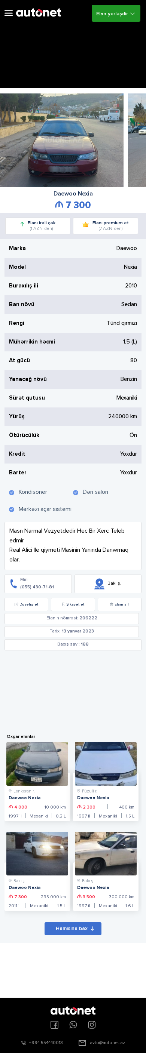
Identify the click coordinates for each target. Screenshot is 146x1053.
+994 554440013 (46, 1043)
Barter (18, 472)
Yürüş (17, 416)
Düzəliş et (28, 604)
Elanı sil (122, 604)
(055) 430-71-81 (37, 587)
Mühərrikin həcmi (32, 342)
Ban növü (21, 304)
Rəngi (16, 323)
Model (17, 267)
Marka (17, 248)
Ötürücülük (24, 435)
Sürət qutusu (27, 398)
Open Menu (8, 13)
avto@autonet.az (107, 1043)
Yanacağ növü (28, 379)
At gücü (19, 360)
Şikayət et (75, 604)
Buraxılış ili (23, 286)
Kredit (17, 454)
